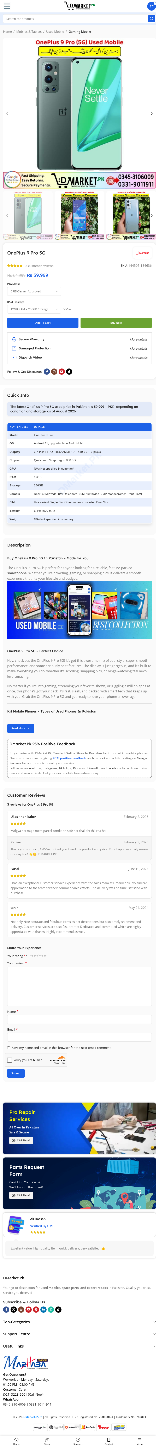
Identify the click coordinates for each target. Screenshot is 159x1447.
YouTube (35, 768)
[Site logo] (79, 6)
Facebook (114, 768)
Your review (17, 963)
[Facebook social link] (47, 371)
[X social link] (14, 1309)
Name (12, 1011)
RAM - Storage (15, 302)
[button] (7, 113)
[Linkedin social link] (43, 1309)
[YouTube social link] (62, 371)
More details (138, 357)
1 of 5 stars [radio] (31, 955)
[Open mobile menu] (7, 6)
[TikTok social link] (69, 371)
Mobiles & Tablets (29, 31)
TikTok (63, 768)
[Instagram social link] (54, 371)
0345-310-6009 (14, 1404)
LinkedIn (93, 768)
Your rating (16, 955)
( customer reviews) (39, 266)
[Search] (151, 18)
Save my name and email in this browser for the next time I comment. (61, 1048)
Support (10, 1334)
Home (7, 31)
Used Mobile (55, 31)
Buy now (116, 323)
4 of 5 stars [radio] (41, 955)
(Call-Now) (35, 1394)
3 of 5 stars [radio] (38, 955)
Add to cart (43, 323)
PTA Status (13, 284)
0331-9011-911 (40, 1404)
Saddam (36, 1219)
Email (12, 1029)
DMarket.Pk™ (32, 1417)
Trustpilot (98, 758)
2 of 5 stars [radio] (35, 955)
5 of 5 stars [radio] (45, 955)
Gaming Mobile (80, 31)
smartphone (17, 573)
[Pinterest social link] (36, 1309)
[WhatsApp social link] (51, 1309)
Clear (69, 309)
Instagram (50, 768)
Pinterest (79, 768)
